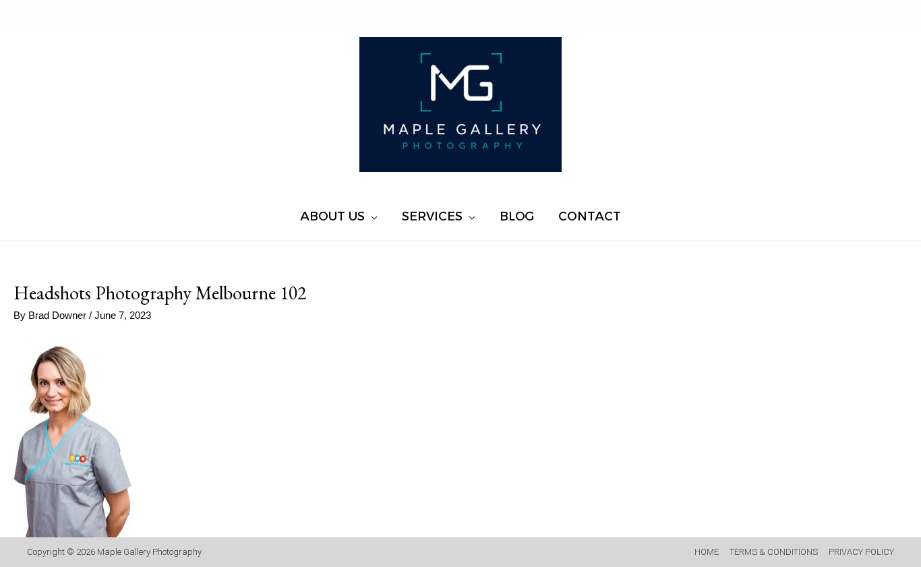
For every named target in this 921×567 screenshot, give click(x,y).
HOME (706, 552)
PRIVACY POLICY (861, 552)
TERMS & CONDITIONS (774, 552)
